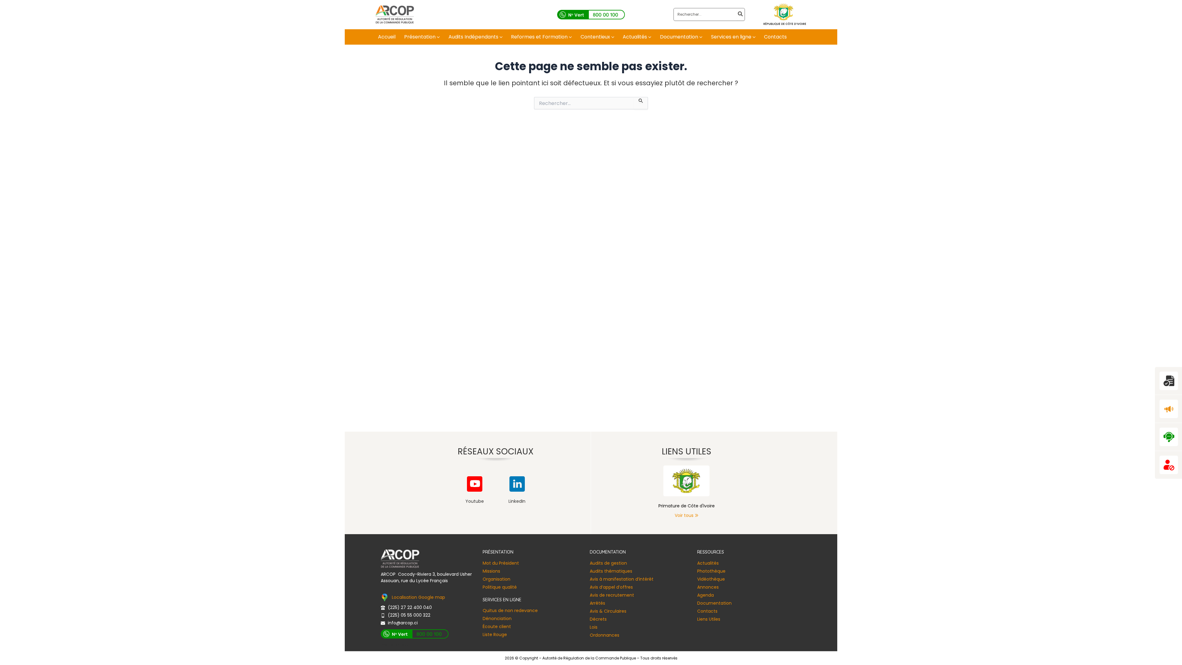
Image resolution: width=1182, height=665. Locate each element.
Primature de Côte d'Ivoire (686, 506)
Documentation (714, 603)
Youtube (474, 501)
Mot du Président (501, 563)
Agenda (705, 595)
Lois (593, 627)
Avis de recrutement (612, 595)
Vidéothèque (711, 579)
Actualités (708, 563)
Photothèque (711, 571)
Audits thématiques (611, 571)
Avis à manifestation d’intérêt (621, 579)
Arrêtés (597, 603)
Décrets (598, 619)
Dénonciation (497, 618)
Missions (491, 571)
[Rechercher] (741, 14)
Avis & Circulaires (608, 611)
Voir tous (684, 515)
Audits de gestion (608, 563)
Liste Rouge (495, 634)
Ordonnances (604, 635)
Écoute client (497, 626)
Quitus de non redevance (510, 610)
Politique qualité (500, 587)
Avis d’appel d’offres (611, 587)
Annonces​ (708, 587)
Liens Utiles (708, 619)
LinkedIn (517, 501)
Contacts (707, 611)
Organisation (496, 579)
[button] (438, 37)
